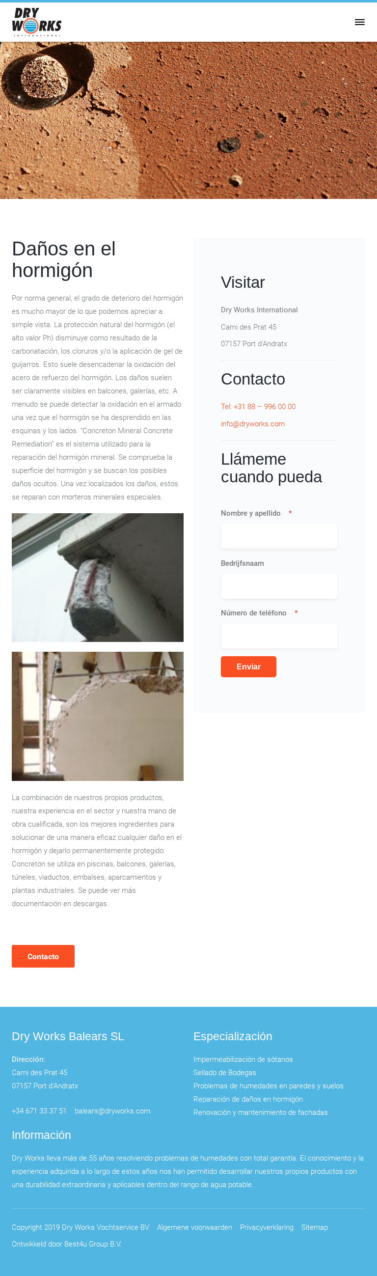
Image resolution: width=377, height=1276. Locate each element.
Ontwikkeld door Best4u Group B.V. (67, 1243)
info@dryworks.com (253, 423)
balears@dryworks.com (112, 1110)
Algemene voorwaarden (194, 1227)
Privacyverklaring (267, 1227)
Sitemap (314, 1227)
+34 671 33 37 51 (39, 1110)
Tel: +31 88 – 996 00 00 (258, 406)
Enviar (249, 667)
